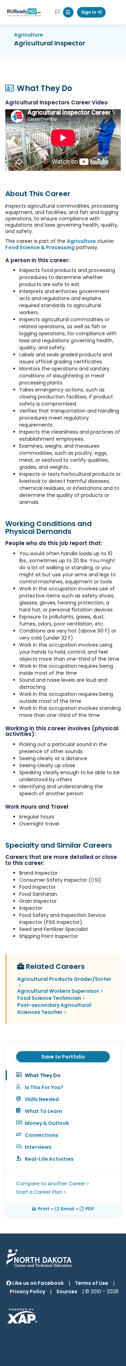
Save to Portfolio (63, 1056)
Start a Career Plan (39, 1192)
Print (43, 1209)
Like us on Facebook (37, 1283)
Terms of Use (91, 1283)
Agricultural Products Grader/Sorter (64, 979)
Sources (66, 1291)
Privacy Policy (27, 1291)
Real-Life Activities (49, 1159)
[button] (68, 12)
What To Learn (43, 1111)
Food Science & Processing (40, 247)
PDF (89, 1209)
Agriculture (28, 34)
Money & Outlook (47, 1123)
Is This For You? (44, 1087)
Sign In (89, 12)
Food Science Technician (49, 998)
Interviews (38, 1147)
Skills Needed (42, 1099)
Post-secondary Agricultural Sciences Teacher (54, 1009)
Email (68, 1209)
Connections (41, 1135)
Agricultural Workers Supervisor (58, 991)
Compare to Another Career (50, 1183)
